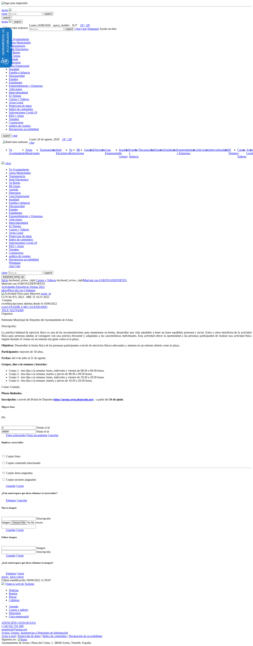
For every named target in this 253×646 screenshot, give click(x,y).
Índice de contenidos (55, 636)
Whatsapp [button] (93, 28)
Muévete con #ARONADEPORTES (105, 280)
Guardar (11, 486)
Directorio (15, 613)
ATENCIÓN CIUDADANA (18, 622)
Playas (12, 596)
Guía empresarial (19, 616)
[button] (4, 10)
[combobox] (46, 29)
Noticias (14, 590)
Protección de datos (29, 636)
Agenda (13, 606)
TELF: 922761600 (12, 310)
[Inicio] (10, 10)
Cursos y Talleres (46, 280)
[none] (18, 526)
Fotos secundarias (36, 435)
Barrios (13, 593)
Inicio (4, 280)
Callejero (14, 600)
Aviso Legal (8, 636)
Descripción (43, 518)
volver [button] (12, 576)
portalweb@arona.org (14, 629)
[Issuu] (22, 639)
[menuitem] (17, 151)
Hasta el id (42, 431)
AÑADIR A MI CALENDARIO (24, 306)
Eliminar (11, 500)
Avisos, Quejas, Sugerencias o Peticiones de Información (34, 632)
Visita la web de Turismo (19, 583)
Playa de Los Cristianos (18, 290)
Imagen (40, 548)
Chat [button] (80, 28)
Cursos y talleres (18, 609)
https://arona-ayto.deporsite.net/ (74, 399)
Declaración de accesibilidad (85, 636)
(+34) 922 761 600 (12, 626)
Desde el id (43, 427)
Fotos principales (16, 435)
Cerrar (20, 486)
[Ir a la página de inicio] (2, 163)
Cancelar (53, 435)
